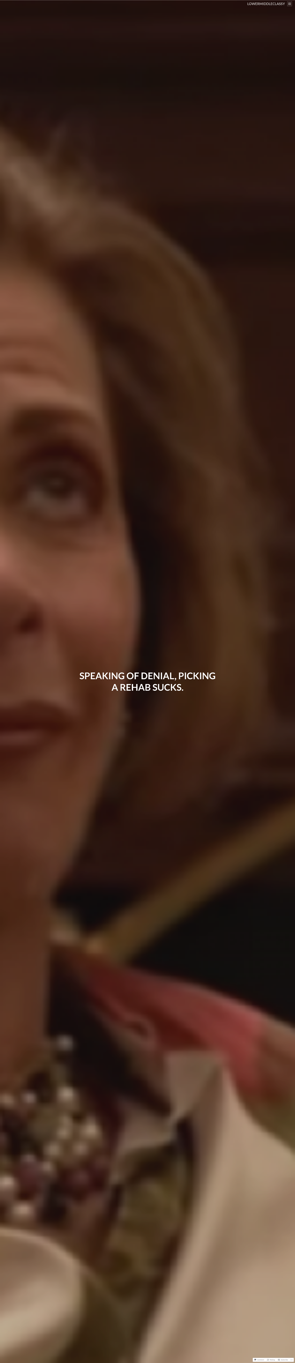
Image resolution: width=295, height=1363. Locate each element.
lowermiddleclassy (266, 4)
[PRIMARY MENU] (289, 3)
